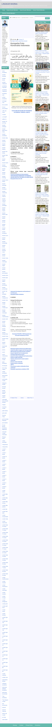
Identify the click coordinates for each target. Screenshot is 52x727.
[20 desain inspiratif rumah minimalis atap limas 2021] (42, 168)
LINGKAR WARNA (9, 4)
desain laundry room (4, 250)
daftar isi (4, 119)
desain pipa (5, 277)
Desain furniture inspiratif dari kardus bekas (21, 356)
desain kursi (5, 235)
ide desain (4, 365)
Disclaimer (37, 725)
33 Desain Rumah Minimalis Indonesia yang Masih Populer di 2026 (42, 72)
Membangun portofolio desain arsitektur (20, 351)
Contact (21, 725)
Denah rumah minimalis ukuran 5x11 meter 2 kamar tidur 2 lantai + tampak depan (42, 194)
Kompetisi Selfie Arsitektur (17, 294)
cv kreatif (4, 117)
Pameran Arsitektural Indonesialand (19, 174)
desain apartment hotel (4, 130)
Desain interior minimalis (17, 363)
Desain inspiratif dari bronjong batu (19, 353)
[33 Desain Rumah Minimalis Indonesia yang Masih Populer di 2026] (42, 66)
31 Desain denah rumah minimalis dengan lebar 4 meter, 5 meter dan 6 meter (41, 133)
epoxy (3, 349)
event (3, 352)
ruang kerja (5, 444)
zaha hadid (4, 719)
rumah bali (4, 509)
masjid (3, 404)
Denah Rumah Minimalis (25, 10)
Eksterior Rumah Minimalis (8, 13)
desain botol (5, 162)
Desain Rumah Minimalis (12, 10)
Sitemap (15, 725)
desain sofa (5, 319)
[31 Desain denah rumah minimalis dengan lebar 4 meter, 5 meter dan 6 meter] (42, 127)
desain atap (5, 138)
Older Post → (30, 397)
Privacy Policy (29, 725)
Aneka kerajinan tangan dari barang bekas (21, 350)
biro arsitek (5, 104)
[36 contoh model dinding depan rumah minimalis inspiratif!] (42, 147)
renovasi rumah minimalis (4, 433)
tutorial (4, 707)
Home (3, 10)
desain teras (5, 336)
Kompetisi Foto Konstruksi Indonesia (20, 44)
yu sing (4, 717)
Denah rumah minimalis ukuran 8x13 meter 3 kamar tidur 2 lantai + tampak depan (42, 52)
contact (4, 114)
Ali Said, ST (21, 39)
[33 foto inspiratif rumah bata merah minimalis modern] (42, 107)
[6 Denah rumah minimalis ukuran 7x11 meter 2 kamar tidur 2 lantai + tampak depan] (42, 87)
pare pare (4, 413)
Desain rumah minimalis (16, 361)
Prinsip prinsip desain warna (17, 354)
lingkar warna (15, 41)
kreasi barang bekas (4, 392)
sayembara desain (23, 41)
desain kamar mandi (3, 209)
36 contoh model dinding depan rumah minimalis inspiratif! (41, 153)
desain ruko (5, 300)
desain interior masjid (4, 200)
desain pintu (5, 275)
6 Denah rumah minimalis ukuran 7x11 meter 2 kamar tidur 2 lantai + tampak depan (42, 93)
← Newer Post (13, 397)
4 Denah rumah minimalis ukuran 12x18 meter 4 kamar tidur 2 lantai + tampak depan (42, 214)
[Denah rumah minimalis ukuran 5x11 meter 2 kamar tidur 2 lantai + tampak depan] (42, 188)
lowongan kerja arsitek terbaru (5, 401)
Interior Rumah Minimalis (38, 10)
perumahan (5, 422)
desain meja (5, 258)
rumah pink (5, 603)
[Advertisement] (22, 28)
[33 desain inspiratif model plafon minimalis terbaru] (42, 27)
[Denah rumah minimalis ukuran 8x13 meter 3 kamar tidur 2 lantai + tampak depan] (42, 46)
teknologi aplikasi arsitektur (4, 689)
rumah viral (5, 677)
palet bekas (5, 410)
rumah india (5, 519)
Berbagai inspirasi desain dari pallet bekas (21, 348)
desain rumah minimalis (4, 311)
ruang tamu (5, 446)
